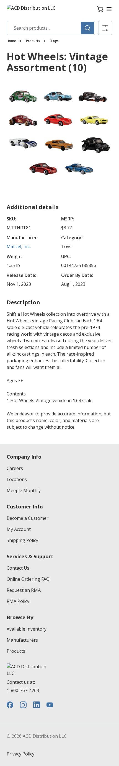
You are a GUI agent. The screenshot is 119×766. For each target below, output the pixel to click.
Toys (54, 41)
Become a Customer (27, 518)
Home (11, 41)
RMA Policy (18, 601)
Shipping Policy (22, 540)
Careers (15, 468)
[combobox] (51, 28)
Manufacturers (22, 640)
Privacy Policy (20, 754)
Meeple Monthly (24, 490)
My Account (19, 529)
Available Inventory (26, 629)
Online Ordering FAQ (28, 579)
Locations (17, 479)
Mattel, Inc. (19, 246)
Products (33, 41)
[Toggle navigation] (109, 9)
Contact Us (18, 568)
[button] (105, 28)
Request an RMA (24, 590)
